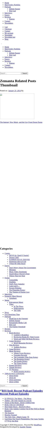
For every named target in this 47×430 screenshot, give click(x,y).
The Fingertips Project (17, 290)
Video (11, 304)
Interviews (8, 13)
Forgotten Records (20, 355)
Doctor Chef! (14, 257)
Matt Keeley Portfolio (12, 5)
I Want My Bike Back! (17, 264)
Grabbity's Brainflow (21, 335)
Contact (7, 21)
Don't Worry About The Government (22, 268)
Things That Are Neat (17, 276)
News (7, 312)
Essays (7, 15)
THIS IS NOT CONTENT (14, 374)
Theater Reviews (15, 367)
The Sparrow (9, 413)
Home (7, 3)
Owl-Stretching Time (12, 314)
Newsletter (8, 35)
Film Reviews (14, 345)
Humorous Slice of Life (17, 262)
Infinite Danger (14, 9)
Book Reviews (14, 333)
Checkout (8, 29)
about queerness (15, 380)
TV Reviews (13, 369)
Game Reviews (14, 349)
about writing (14, 382)
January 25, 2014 (14, 91)
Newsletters (9, 23)
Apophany (13, 298)
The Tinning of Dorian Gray (19, 292)
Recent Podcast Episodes (14, 393)
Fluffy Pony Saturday (17, 284)
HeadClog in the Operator (18, 319)
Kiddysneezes (19, 308)
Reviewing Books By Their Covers (26, 337)
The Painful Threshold (17, 327)
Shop (6, 39)
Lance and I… (14, 286)
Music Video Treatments (18, 272)
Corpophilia (13, 280)
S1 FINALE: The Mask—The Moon (18, 399)
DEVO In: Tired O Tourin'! (19, 255)
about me (12, 378)
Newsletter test (10, 37)
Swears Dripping (15, 288)
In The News (18, 306)
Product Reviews (15, 365)
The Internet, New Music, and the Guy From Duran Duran (21, 122)
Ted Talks (17, 310)
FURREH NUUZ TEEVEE (19, 259)
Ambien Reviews (20, 347)
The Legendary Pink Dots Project (26, 357)
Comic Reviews (15, 341)
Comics (7, 253)
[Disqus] (23, 153)
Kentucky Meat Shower (13, 296)
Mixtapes (12, 270)
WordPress (38, 425)
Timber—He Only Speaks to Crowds (18, 401)
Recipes (7, 329)
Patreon (12, 19)
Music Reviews (14, 351)
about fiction (13, 376)
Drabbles (12, 282)
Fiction (7, 278)
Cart (6, 27)
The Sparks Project (20, 361)
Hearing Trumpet (11, 415)
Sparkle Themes (25, 427)
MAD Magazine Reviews (23, 343)
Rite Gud (12, 11)
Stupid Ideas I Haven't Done (19, 274)
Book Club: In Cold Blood (14, 405)
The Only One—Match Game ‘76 (17, 417)
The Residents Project (21, 359)
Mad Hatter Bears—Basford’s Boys (17, 407)
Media (7, 300)
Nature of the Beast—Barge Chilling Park (20, 403)
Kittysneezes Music (16, 302)
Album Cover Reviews (22, 353)
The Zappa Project (20, 363)
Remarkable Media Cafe (18, 323)
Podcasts (8, 7)
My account (9, 33)
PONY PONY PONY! (22, 372)
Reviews (8, 17)
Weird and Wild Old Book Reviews (26, 339)
